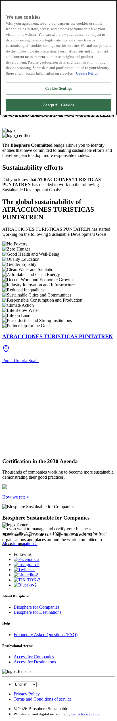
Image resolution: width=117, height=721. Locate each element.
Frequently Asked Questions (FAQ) (46, 634)
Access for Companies (34, 656)
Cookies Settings (58, 88)
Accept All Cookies (58, 105)
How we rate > (15, 497)
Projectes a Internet (86, 714)
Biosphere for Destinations (37, 612)
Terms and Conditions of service (43, 699)
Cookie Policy (87, 73)
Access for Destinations (35, 661)
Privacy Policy (27, 693)
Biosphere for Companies (36, 607)
